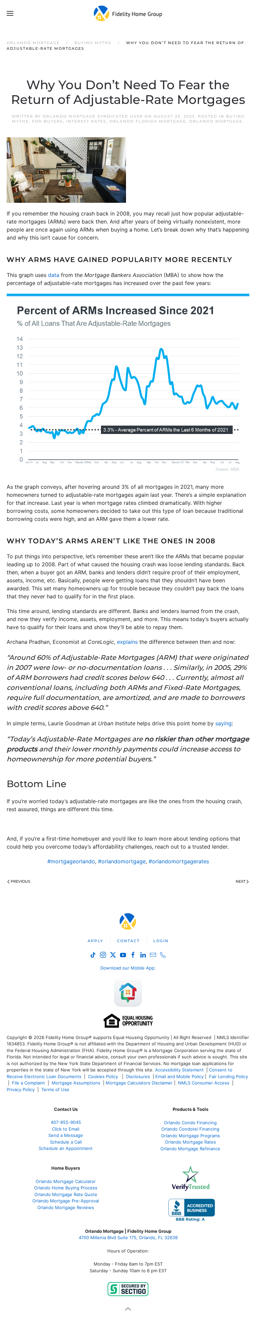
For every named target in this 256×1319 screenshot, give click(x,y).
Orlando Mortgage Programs (190, 1135)
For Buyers (47, 121)
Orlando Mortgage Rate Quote (65, 1194)
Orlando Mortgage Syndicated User (93, 116)
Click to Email (65, 1129)
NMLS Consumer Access (203, 1082)
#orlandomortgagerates (179, 861)
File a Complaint (29, 1082)
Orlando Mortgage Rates (190, 1142)
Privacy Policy (21, 1089)
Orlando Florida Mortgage (148, 121)
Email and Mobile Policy (179, 1076)
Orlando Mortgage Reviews (65, 1207)
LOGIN (161, 940)
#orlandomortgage (122, 861)
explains (127, 641)
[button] (10, 13)
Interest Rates (86, 121)
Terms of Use (56, 1089)
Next (240, 881)
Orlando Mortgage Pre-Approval (65, 1200)
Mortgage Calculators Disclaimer (139, 1082)
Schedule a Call (66, 1142)
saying (223, 723)
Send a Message (65, 1135)
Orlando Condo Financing (190, 1122)
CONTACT (128, 940)
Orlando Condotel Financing (190, 1129)
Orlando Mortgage (215, 121)
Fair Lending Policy (228, 1076)
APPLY (95, 940)
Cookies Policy (103, 1076)
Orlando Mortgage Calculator (66, 1181)
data (53, 275)
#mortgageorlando (71, 861)
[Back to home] (128, 13)
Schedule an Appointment (66, 1148)
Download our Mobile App (127, 968)
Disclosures (138, 1076)
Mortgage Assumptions (76, 1082)
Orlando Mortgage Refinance (190, 1148)
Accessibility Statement (179, 1069)
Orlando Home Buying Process (65, 1187)
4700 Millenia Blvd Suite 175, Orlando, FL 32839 (128, 1237)
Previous (20, 881)
